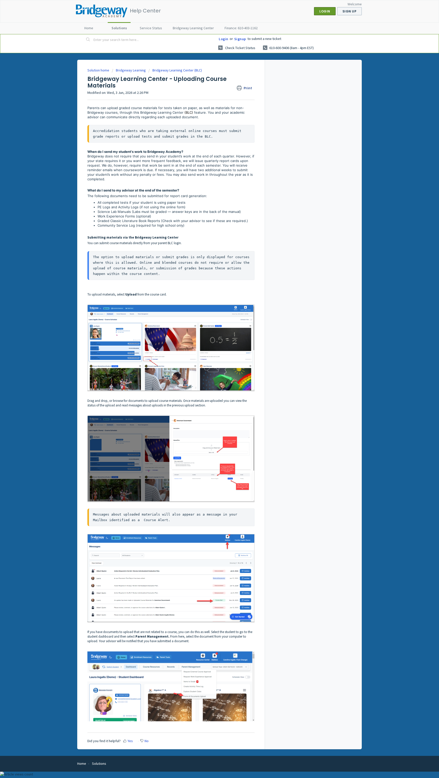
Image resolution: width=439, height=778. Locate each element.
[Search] (88, 40)
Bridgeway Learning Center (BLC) (177, 70)
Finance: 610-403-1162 (241, 28)
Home (88, 28)
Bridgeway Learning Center (193, 28)
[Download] (210, 332)
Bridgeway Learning (131, 70)
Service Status (151, 28)
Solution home (98, 70)
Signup (240, 39)
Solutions (119, 28)
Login (223, 39)
